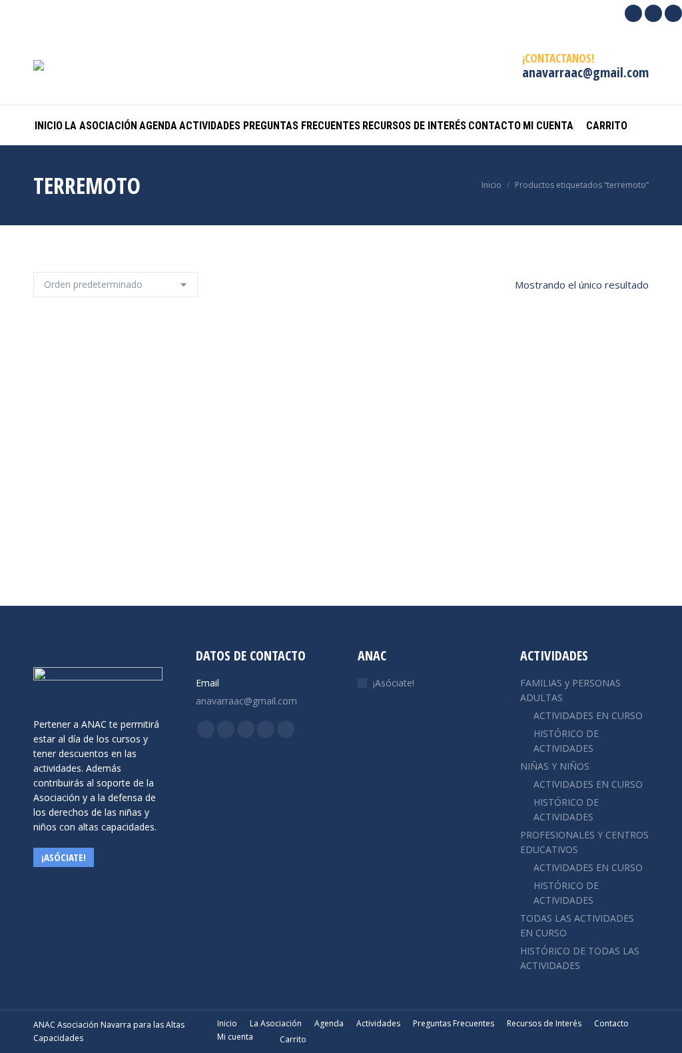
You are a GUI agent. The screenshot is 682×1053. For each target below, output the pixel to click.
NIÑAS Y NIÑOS (554, 766)
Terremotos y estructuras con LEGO (341, 533)
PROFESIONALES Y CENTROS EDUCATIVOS (584, 842)
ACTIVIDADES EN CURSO (588, 715)
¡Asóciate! (393, 682)
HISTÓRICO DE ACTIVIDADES (566, 740)
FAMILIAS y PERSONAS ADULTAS (570, 690)
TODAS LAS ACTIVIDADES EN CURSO (577, 925)
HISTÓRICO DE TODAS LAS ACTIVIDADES (579, 958)
